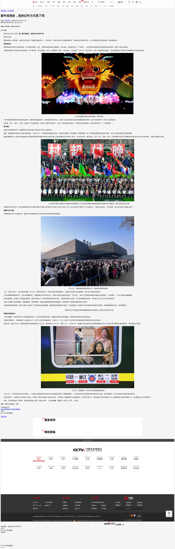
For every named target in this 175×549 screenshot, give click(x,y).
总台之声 (35, 502)
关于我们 (117, 502)
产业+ (105, 6)
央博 (58, 6)
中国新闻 (11, 11)
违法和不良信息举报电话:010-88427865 (91, 516)
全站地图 (88, 439)
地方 (34, 6)
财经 (64, 2)
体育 (69, 2)
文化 (63, 6)
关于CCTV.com (37, 505)
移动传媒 (65, 508)
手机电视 (77, 505)
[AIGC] (120, 2)
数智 (96, 6)
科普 (72, 6)
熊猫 (79, 2)
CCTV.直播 (101, 2)
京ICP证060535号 (37, 520)
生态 (46, 6)
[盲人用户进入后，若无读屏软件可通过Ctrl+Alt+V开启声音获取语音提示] (129, 2)
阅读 (86, 6)
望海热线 (169, 516)
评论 (53, 2)
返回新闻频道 (15, 409)
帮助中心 (77, 508)
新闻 (48, 2)
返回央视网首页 (6, 409)
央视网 (64, 502)
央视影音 (65, 505)
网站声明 (35, 508)
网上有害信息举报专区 (98, 502)
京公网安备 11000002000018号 (83, 520)
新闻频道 (4, 11)
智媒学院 (128, 502)
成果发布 (139, 502)
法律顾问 (103, 505)
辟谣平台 (94, 505)
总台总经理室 (49, 502)
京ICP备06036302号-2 (47, 520)
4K (92, 2)
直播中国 (86, 2)
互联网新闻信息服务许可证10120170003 (42, 516)
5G (100, 6)
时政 (41, 2)
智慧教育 (139, 505)
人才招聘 (103, 508)
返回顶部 (4, 416)
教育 (74, 2)
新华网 (7, 20)
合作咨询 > (129, 508)
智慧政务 (128, 505)
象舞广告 (47, 505)
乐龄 (82, 6)
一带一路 (52, 6)
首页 (36, 2)
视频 (59, 2)
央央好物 (111, 6)
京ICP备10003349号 (57, 520)
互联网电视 (78, 502)
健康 (77, 6)
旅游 (67, 6)
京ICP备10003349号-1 (67, 520)
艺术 (91, 6)
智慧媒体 (117, 505)
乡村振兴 (40, 6)
